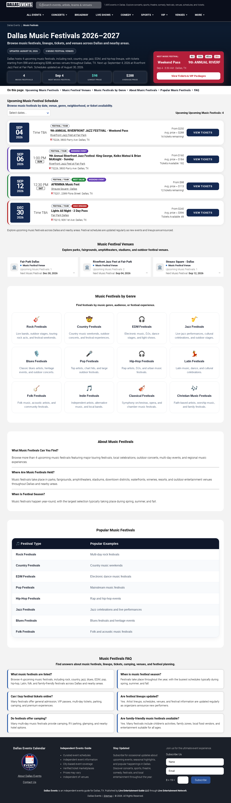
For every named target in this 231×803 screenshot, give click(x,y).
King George (104, 156)
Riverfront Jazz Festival (79, 156)
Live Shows (103, 14)
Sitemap (108, 795)
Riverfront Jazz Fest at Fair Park (68, 135)
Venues (180, 14)
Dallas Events (13, 25)
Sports (146, 14)
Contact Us (29, 782)
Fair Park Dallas (60, 215)
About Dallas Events (30, 776)
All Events (34, 14)
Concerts (58, 14)
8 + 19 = (170, 780)
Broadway (81, 14)
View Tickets (202, 132)
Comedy (126, 14)
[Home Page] (19, 5)
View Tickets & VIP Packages (188, 76)
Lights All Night (61, 211)
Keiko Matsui (122, 156)
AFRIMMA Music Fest (65, 184)
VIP (163, 14)
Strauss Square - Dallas (64, 188)
